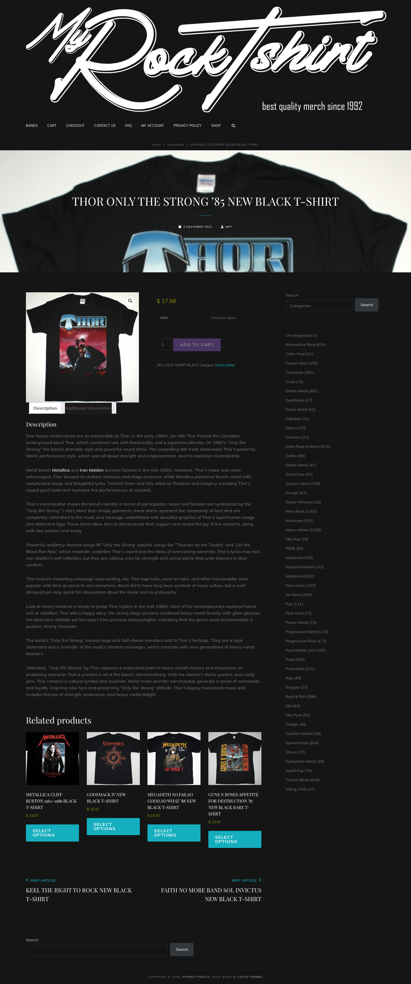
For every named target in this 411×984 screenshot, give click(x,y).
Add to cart (197, 344)
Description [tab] (45, 408)
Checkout (75, 125)
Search (292, 295)
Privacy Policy (188, 125)
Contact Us (104, 125)
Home (157, 144)
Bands (32, 125)
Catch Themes (250, 977)
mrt (228, 226)
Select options (44, 833)
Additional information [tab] (88, 408)
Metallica (61, 470)
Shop (216, 125)
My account (152, 125)
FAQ (128, 125)
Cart (52, 125)
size (164, 317)
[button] (130, 301)
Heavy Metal (175, 144)
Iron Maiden (92, 470)
